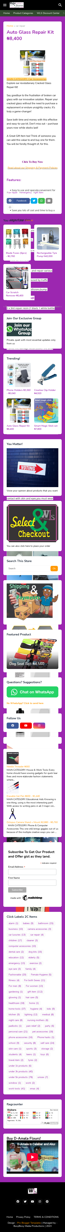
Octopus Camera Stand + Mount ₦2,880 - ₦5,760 (32, 822)
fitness (14, 980)
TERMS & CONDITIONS (46, 1217)
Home (6, 13)
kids (51, 1008)
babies (28, 923)
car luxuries (17, 934)
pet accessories (42, 1031)
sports (31, 1048)
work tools (17, 1088)
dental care (16, 951)
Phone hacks (45, 1037)
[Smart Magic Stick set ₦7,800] (46, 410)
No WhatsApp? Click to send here (25, 703)
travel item (16, 1060)
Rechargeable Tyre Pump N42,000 (47, 255)
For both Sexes (34, 980)
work (30, 1082)
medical (48, 1014)
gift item (39, 192)
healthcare (16, 1003)
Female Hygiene (41, 974)
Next (57, 306)
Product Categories (23, 13)
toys (44, 1054)
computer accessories (22, 946)
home (34, 1003)
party (49, 1026)
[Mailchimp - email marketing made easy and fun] (26, 900)
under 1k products (20, 1065)
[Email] (49, 201)
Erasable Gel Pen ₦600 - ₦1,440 (23, 796)
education (16, 957)
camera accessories (39, 929)
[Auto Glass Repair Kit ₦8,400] (19, 410)
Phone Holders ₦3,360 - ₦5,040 (18, 392)
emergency (26, 192)
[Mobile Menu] (5, 5)
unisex (43, 1077)
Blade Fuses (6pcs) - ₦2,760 (16, 255)
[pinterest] (47, 1202)
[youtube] (26, 726)
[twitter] (25, 1202)
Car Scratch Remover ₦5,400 (14, 294)
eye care (15, 969)
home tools (17, 1008)
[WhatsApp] (41, 201)
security (30, 1043)
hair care (32, 997)
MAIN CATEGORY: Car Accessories (26, 79)
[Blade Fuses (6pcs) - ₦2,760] (17, 238)
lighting (30, 1014)
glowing (15, 997)
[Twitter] (34, 201)
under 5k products (21, 1077)
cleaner (32, 940)
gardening (16, 991)
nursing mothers (37, 1020)
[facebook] (13, 726)
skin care (15, 1048)
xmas (34, 1088)
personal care (18, 1031)
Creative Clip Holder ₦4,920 (45, 392)
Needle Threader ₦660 (18, 766)
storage (47, 1048)
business (16, 929)
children (15, 940)
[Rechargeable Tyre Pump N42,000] (48, 238)
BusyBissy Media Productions (29, 1226)
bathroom (45, 923)
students (15, 1054)
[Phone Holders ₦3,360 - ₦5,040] (19, 375)
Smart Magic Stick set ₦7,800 (46, 427)
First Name (14, 877)
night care (15, 1020)
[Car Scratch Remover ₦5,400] (17, 278)
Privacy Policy (23, 1217)
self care (47, 1043)
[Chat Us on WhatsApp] (32, 696)
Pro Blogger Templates (29, 1222)
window (15, 1082)
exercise (36, 963)
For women (34, 986)
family (31, 969)
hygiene (36, 1008)
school (14, 1043)
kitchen (14, 1014)
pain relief (33, 1026)
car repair (20, 26)
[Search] (60, 5)
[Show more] (10, 207)
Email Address (16, 866)
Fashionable (17, 974)
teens (31, 1054)
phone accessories (20, 1037)
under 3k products (21, 1071)
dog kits (35, 951)
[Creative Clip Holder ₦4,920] (46, 375)
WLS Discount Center (48, 13)
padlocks (15, 1026)
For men (15, 986)
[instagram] (39, 726)
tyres (32, 1060)
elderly (33, 957)
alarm (13, 923)
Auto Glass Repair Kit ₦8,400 (18, 427)
